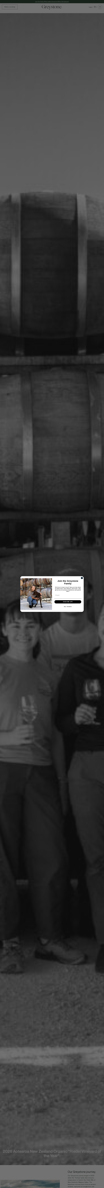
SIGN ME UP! (68, 601)
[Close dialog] (82, 578)
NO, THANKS (68, 606)
